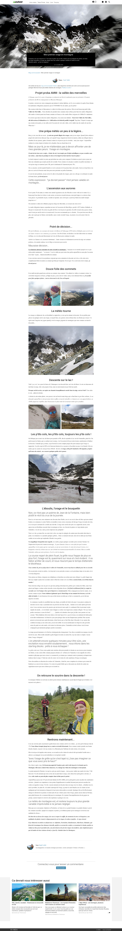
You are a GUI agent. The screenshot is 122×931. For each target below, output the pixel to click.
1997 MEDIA (14, 929)
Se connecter (61, 868)
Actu (47, 2)
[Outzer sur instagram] (95, 2)
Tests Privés (41, 2)
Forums (56, 2)
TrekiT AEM (66, 80)
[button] (106, 2)
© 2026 (98, 930)
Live (51, 2)
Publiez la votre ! (66, 87)
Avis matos (32, 2)
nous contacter (107, 930)
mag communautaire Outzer (49, 86)
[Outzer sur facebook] (93, 2)
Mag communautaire (34, 73)
